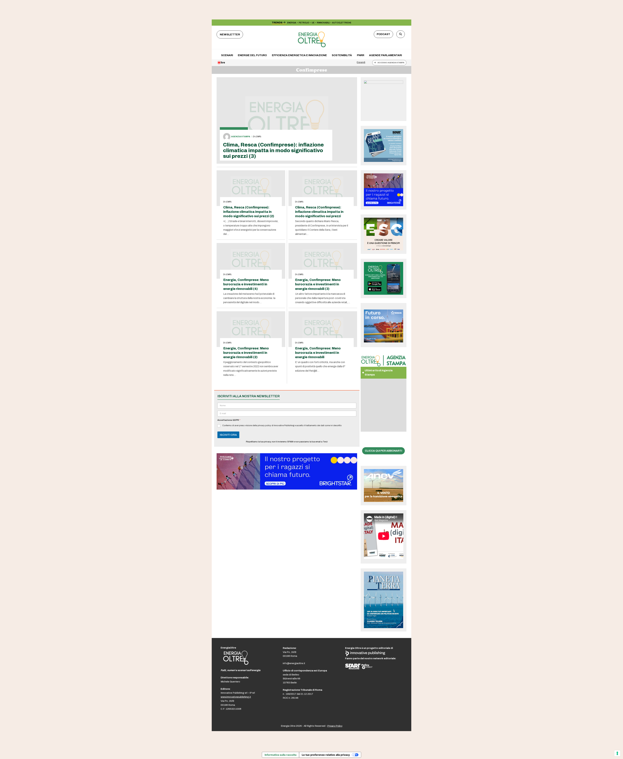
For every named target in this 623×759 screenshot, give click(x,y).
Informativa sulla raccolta (280, 754)
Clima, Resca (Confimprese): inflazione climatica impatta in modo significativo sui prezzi (319, 212)
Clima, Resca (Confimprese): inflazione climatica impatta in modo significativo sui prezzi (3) (273, 150)
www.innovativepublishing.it (236, 697)
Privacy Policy (334, 726)
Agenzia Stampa (240, 136)
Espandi (361, 62)
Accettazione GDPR (228, 420)
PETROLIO (304, 23)
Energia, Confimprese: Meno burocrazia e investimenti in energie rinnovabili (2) (246, 353)
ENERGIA (291, 23)
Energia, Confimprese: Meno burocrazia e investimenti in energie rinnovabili (318, 353)
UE (313, 23)
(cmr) (258, 136)
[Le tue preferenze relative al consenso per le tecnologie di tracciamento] (617, 753)
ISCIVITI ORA (228, 434)
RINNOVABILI (323, 23)
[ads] (287, 488)
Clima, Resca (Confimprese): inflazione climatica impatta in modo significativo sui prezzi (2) (248, 212)
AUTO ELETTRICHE (341, 23)
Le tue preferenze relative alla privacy (326, 754)
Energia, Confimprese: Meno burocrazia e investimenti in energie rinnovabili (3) (318, 284)
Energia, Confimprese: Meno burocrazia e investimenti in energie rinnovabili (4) (246, 284)
